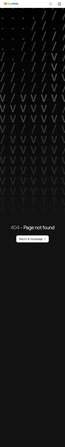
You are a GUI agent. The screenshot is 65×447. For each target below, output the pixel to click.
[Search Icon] (50, 4)
